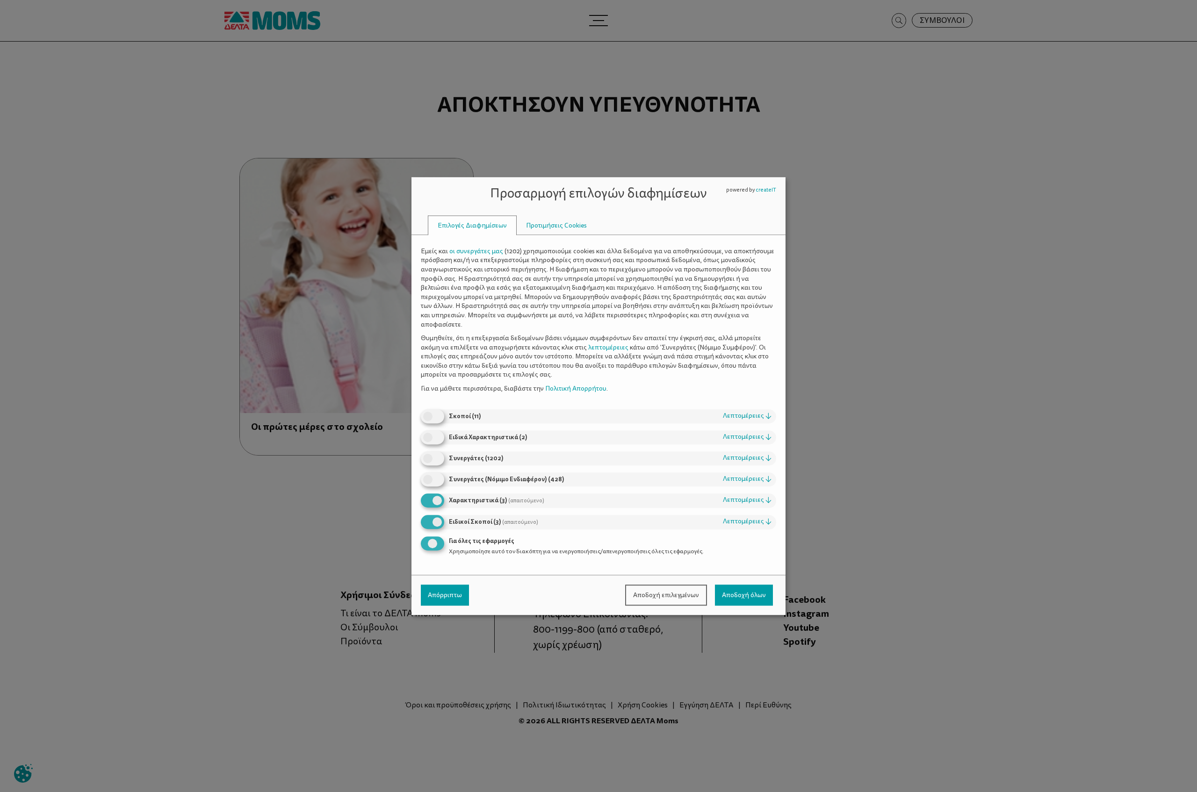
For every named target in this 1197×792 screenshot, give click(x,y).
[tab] (472, 225)
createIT (766, 189)
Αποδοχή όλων (744, 595)
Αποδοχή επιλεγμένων (666, 595)
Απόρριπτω (445, 595)
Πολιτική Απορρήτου (575, 388)
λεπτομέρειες (747, 416)
